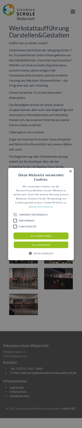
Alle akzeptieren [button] (41, 235)
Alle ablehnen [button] (41, 244)
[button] (41, 214)
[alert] (41, 214)
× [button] (70, 171)
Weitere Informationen (41, 206)
